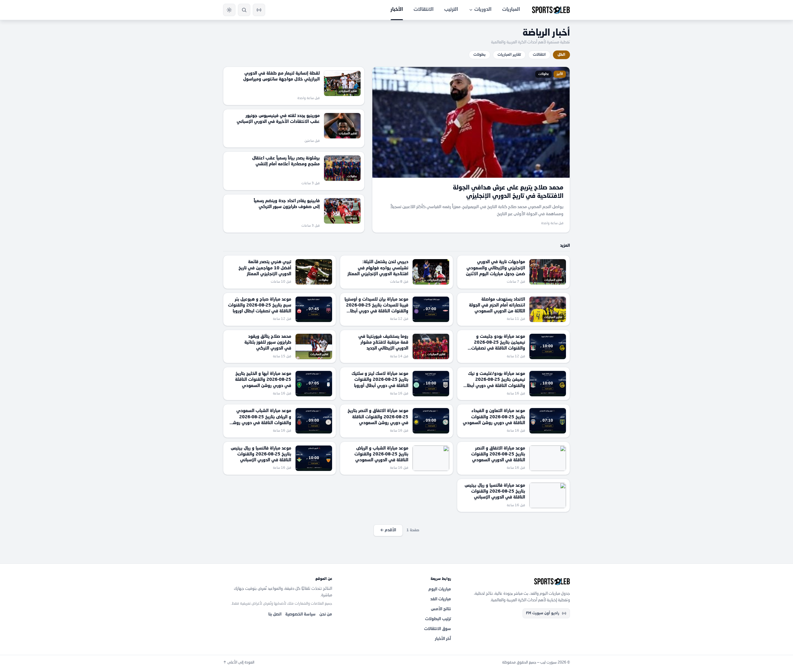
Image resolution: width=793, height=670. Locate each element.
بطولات (479, 55)
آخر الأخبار (443, 639)
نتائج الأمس (441, 609)
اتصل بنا (275, 614)
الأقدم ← (388, 530)
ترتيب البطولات (438, 619)
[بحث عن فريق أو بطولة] (244, 10)
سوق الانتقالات (437, 629)
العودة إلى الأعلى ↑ (238, 662)
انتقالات (539, 55)
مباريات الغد (440, 599)
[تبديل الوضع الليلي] (229, 10)
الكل (561, 55)
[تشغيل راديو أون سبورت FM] (259, 10)
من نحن (325, 614)
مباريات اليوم (439, 589)
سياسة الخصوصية (300, 614)
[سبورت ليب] (515, 581)
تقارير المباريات (509, 55)
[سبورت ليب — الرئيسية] (551, 9)
